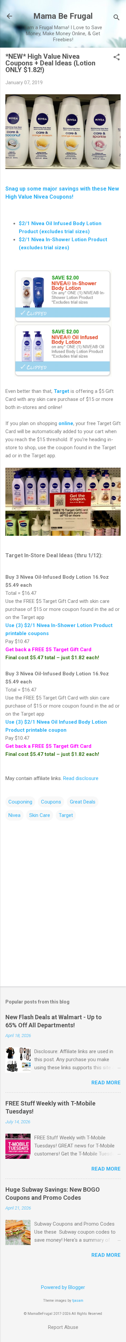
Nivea (14, 815)
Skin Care (39, 815)
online (65, 423)
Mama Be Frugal (63, 16)
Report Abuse (63, 1327)
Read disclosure (80, 778)
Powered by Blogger (63, 1287)
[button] (117, 57)
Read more (106, 1083)
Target (61, 391)
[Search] (117, 18)
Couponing (20, 802)
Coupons (51, 802)
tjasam (77, 1300)
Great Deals (82, 802)
